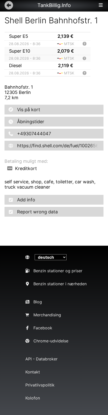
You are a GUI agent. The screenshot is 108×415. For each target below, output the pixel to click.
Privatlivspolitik (40, 384)
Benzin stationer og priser (57, 270)
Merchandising (47, 314)
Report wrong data (37, 211)
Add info (26, 199)
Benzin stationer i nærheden (60, 283)
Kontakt (32, 371)
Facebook (42, 327)
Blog (37, 301)
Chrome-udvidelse (50, 340)
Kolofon (32, 397)
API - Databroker (41, 358)
